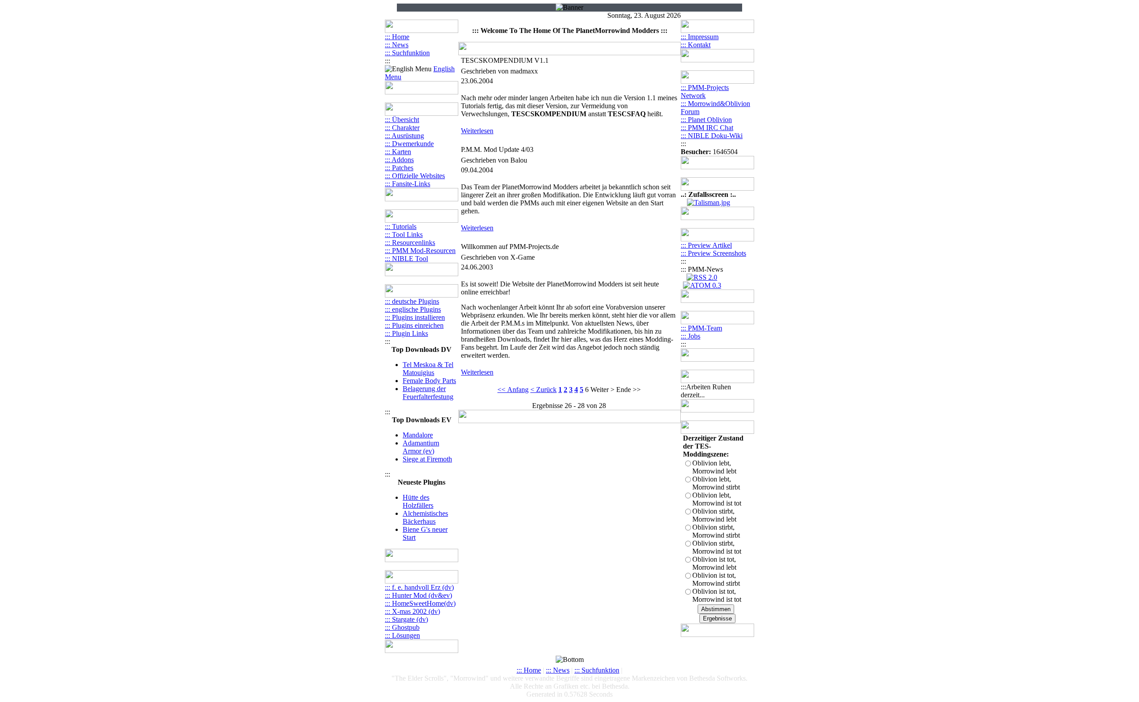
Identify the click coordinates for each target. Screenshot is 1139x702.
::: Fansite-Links (407, 184)
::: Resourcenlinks (410, 242)
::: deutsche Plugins (412, 301)
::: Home (397, 37)
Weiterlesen (477, 131)
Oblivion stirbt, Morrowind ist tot (716, 547)
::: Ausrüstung (404, 135)
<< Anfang (513, 389)
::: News (396, 45)
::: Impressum (700, 37)
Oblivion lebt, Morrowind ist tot (716, 499)
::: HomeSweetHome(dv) (420, 603)
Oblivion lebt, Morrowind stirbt (716, 483)
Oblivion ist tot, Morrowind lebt (714, 563)
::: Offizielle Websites (415, 176)
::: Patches (399, 167)
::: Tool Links (404, 234)
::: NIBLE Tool (406, 258)
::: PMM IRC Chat (707, 127)
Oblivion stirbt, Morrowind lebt (714, 515)
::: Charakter (402, 127)
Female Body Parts (429, 380)
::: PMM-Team (701, 328)
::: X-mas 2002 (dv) (412, 611)
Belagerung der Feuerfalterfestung (428, 392)
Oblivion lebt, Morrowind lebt (714, 467)
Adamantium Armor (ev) (421, 447)
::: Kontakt (696, 45)
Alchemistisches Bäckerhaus (425, 517)
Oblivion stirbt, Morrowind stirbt (716, 531)
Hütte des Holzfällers (418, 501)
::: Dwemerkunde (409, 143)
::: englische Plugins (413, 309)
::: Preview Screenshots (713, 253)
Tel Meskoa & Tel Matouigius (428, 368)
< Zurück (543, 389)
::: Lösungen (402, 635)
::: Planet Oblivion (706, 119)
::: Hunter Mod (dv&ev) (418, 595)
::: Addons (399, 159)
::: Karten (398, 151)
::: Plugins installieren (415, 317)
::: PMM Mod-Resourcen (420, 250)
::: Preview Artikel (706, 245)
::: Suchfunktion (407, 53)
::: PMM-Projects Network (705, 91)
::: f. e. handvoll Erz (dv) (419, 587)
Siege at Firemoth (427, 459)
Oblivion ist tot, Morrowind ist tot (716, 595)
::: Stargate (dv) (406, 619)
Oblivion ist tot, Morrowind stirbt (716, 579)
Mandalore (418, 435)
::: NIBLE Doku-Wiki (712, 135)
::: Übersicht (402, 119)
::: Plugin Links (406, 333)
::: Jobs (690, 336)
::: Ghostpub (402, 627)
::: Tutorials (400, 226)
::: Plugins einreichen (414, 325)
